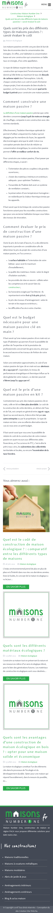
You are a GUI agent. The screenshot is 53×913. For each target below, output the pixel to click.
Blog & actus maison (15, 899)
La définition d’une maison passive (18, 113)
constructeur (14, 287)
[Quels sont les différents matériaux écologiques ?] (26, 638)
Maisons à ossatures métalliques (21, 864)
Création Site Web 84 (28, 911)
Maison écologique (14, 41)
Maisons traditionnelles (16, 857)
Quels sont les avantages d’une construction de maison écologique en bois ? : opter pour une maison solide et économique (26, 747)
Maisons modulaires (15, 870)
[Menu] (49, 4)
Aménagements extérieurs (18, 892)
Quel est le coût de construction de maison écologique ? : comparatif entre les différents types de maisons (25, 549)
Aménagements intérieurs (18, 885)
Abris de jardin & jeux (15, 877)
